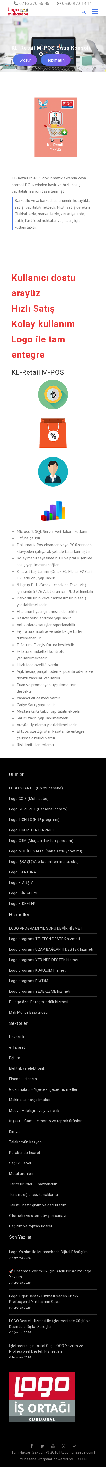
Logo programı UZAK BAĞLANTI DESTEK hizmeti (51, 949)
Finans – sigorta (23, 1079)
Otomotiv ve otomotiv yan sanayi (37, 1216)
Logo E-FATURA (22, 872)
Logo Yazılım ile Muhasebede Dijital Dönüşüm (48, 1252)
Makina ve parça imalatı (29, 1100)
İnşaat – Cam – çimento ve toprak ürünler (45, 1121)
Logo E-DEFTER (22, 904)
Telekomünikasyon (25, 1142)
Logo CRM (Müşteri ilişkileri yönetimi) (41, 841)
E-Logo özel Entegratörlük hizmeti (38, 1002)
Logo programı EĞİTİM (28, 981)
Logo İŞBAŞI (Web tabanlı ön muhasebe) (44, 862)
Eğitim (14, 1058)
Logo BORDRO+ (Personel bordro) (38, 809)
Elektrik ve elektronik (27, 1068)
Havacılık (16, 1037)
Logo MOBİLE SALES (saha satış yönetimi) (45, 851)
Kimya (14, 1131)
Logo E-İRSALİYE (24, 893)
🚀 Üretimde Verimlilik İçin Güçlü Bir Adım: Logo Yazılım (50, 1274)
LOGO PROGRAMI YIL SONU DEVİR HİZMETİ (46, 928)
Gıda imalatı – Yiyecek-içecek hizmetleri (43, 1089)
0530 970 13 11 (77, 3)
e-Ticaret (17, 1047)
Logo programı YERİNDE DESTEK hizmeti (44, 960)
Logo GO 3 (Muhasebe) (29, 799)
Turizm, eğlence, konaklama (33, 1195)
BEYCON (80, 1458)
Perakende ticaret (24, 1152)
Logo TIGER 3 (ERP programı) (34, 820)
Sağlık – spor (20, 1163)
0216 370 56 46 (34, 3)
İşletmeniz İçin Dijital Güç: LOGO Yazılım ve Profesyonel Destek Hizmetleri (46, 1348)
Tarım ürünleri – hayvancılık (33, 1184)
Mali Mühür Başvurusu (28, 1012)
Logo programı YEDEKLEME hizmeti (39, 991)
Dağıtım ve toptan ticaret (30, 1226)
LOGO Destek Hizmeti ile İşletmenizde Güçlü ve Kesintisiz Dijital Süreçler (50, 1324)
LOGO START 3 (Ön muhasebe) (36, 788)
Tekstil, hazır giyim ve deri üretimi (38, 1205)
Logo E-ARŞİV (21, 883)
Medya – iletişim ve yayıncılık (34, 1110)
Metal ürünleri (21, 1173)
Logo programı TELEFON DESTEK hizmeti (44, 939)
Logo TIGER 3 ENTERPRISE (32, 830)
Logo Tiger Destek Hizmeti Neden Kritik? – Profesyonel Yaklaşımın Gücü (45, 1299)
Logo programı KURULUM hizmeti (38, 970)
